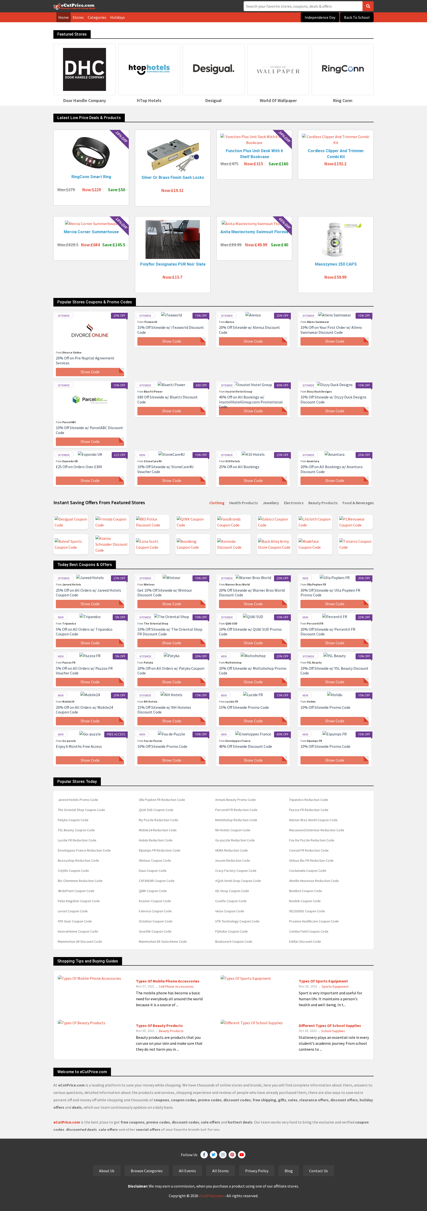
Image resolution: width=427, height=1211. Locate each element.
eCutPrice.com (211, 1195)
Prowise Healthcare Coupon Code (314, 921)
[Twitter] (213, 1154)
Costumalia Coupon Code (307, 870)
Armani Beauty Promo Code (235, 799)
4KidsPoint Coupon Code (76, 891)
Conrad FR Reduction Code (309, 850)
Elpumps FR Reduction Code (159, 850)
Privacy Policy (256, 1170)
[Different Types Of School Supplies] (252, 1022)
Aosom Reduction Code (232, 860)
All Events (187, 1170)
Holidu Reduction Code (155, 840)
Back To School (357, 17)
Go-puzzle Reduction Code (235, 840)
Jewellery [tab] (271, 502)
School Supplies (333, 1031)
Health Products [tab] (243, 502)
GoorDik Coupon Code (155, 931)
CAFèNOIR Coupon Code (156, 880)
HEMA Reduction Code (231, 850)
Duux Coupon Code (153, 870)
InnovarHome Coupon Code (78, 931)
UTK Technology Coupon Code (237, 921)
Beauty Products (171, 1031)
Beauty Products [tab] (323, 502)
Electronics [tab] (293, 502)
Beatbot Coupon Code (305, 891)
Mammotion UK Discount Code (80, 941)
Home (63, 17)
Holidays (117, 17)
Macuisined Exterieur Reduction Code (316, 830)
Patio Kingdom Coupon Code (79, 901)
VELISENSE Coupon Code (307, 911)
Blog (289, 1170)
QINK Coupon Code (153, 891)
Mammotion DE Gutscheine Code (163, 941)
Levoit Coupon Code (73, 911)
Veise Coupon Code (229, 911)
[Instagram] (223, 1154)
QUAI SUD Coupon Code (156, 810)
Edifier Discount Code (305, 941)
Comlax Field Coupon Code (308, 931)
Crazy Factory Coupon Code (235, 870)
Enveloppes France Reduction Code (84, 850)
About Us (106, 1170)
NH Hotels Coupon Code (232, 830)
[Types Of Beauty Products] (81, 1022)
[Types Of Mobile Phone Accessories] (89, 977)
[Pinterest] (232, 1154)
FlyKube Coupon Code (231, 931)
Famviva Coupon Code (155, 911)
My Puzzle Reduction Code (158, 820)
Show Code (90, 371)
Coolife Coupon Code (231, 901)
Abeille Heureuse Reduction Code (314, 880)
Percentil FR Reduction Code (236, 810)
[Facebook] (204, 1154)
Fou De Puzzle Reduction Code (311, 840)
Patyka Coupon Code (73, 820)
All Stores (220, 1170)
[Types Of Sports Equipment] (246, 977)
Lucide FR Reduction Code (77, 840)
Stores (78, 17)
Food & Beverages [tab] (358, 502)
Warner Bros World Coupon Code (313, 820)
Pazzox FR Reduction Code (308, 810)
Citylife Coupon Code (73, 870)
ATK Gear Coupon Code (75, 921)
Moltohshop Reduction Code (236, 820)
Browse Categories (147, 1170)
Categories (97, 17)
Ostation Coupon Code (155, 921)
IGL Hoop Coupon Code (232, 891)
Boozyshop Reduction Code (78, 860)
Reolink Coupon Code (305, 901)
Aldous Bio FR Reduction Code (311, 860)
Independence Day (320, 17)
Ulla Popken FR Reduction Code (162, 799)
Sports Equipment (335, 986)
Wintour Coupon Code (155, 860)
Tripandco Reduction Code (308, 799)
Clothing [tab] (216, 502)
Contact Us (318, 1170)
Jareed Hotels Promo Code (78, 799)
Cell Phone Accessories (176, 986)
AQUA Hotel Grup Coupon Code (238, 880)
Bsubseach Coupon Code (233, 941)
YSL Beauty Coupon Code (76, 830)
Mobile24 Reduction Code (158, 830)
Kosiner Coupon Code (155, 901)
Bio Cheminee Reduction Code (80, 880)
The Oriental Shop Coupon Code (81, 810)
